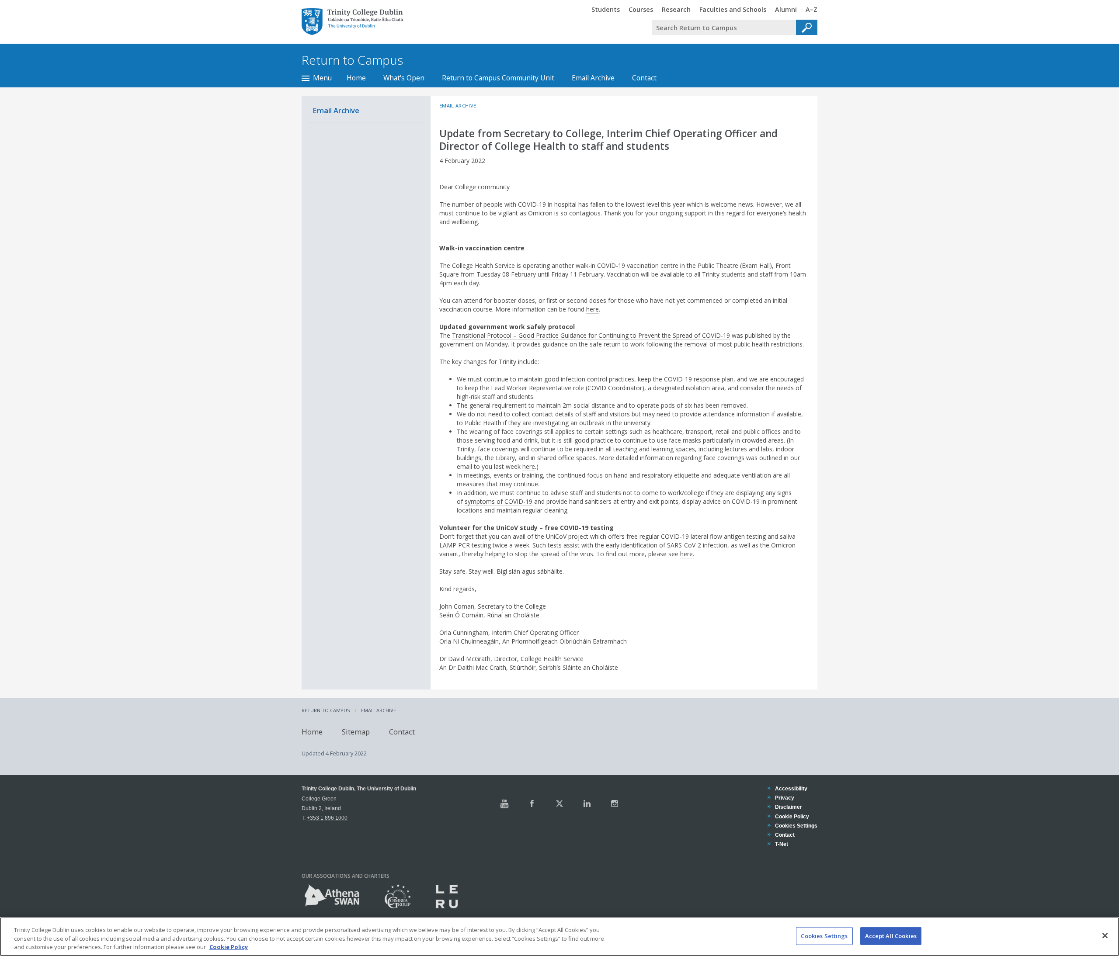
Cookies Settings (824, 935)
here (592, 309)
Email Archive (593, 78)
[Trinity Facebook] (532, 803)
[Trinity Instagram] (614, 803)
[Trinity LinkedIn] (587, 803)
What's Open (403, 78)
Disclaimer (788, 807)
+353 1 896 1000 (327, 818)
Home (356, 78)
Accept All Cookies (891, 935)
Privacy (784, 797)
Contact (644, 78)
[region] (559, 936)
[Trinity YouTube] (504, 803)
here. (687, 554)
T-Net (781, 844)
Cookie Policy (792, 816)
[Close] (1105, 935)
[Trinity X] (559, 803)
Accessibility (791, 788)
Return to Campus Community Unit (498, 78)
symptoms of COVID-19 (498, 501)
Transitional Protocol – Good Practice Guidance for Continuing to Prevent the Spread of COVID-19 (591, 335)
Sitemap (356, 731)
